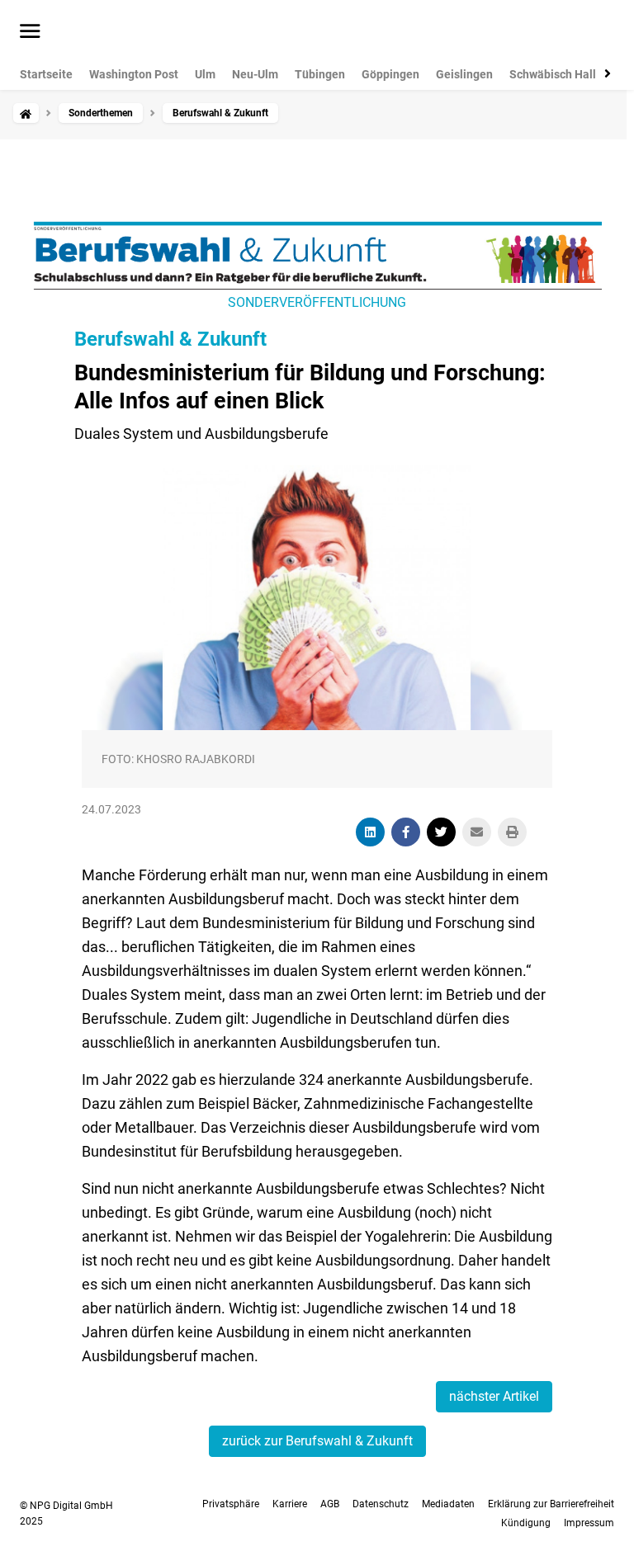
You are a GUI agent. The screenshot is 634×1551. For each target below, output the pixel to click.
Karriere (289, 1504)
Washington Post (133, 74)
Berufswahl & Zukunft (170, 339)
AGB (329, 1504)
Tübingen (320, 74)
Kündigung (526, 1523)
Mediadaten (448, 1504)
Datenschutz (380, 1504)
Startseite (46, 74)
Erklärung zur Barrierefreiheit (551, 1504)
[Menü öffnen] (30, 32)
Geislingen (464, 74)
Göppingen (390, 74)
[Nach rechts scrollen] (604, 73)
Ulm (205, 74)
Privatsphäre (230, 1504)
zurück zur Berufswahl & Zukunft (317, 1441)
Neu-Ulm (255, 74)
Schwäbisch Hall (552, 74)
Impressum (589, 1523)
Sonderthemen (101, 113)
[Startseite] (25, 113)
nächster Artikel (494, 1396)
